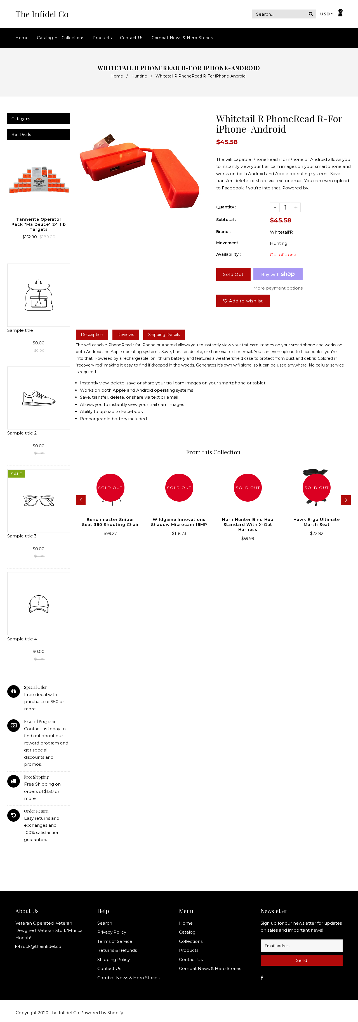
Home (116, 76)
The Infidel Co (42, 14)
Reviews (125, 334)
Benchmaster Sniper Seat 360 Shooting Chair (110, 522)
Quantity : (226, 207)
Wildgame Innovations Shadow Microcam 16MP (179, 522)
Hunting (139, 76)
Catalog (187, 932)
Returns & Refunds (117, 950)
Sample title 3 (22, 536)
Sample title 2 (22, 433)
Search (104, 923)
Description (92, 334)
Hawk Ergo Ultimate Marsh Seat (316, 522)
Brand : (223, 231)
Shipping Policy (113, 959)
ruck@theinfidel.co (41, 946)
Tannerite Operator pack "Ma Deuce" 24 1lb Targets (38, 224)
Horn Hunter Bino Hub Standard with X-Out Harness (248, 524)
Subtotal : (226, 219)
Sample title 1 (21, 330)
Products (188, 950)
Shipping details (164, 334)
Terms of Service (114, 941)
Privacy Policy (111, 932)
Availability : (228, 254)
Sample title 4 (22, 639)
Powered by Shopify (101, 1012)
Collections (190, 941)
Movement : (228, 242)
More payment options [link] (278, 288)
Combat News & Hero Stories (128, 977)
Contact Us (109, 968)
